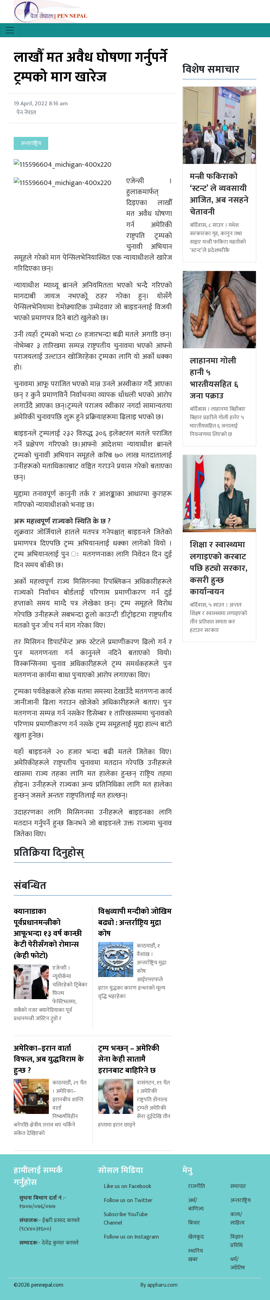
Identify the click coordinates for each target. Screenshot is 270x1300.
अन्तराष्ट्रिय (240, 1200)
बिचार (194, 1223)
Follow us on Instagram (131, 1237)
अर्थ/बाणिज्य (196, 1205)
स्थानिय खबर (195, 1255)
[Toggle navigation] (10, 30)
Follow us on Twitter (128, 1200)
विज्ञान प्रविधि (236, 1241)
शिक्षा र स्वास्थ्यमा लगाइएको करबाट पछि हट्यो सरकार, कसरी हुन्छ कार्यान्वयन (219, 568)
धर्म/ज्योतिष (237, 1264)
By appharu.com (159, 1285)
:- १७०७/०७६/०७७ (42, 1202)
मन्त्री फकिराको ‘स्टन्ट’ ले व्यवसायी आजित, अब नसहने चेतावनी (219, 194)
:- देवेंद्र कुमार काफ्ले (49, 1243)
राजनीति (196, 1186)
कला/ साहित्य (237, 1219)
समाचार (238, 1186)
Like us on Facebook (127, 1186)
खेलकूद (196, 1237)
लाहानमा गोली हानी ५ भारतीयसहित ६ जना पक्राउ (214, 378)
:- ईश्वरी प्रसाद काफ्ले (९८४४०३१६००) (49, 1225)
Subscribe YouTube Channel (126, 1219)
